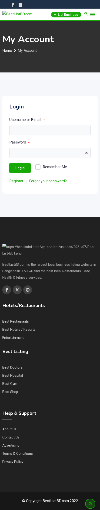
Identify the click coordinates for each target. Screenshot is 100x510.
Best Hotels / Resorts (19, 329)
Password (19, 142)
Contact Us (11, 437)
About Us (9, 429)
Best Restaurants (15, 321)
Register (16, 181)
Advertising (10, 445)
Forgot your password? (48, 181)
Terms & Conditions (17, 453)
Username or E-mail (27, 120)
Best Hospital (12, 375)
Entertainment (13, 338)
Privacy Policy (12, 462)
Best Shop (10, 392)
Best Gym (9, 384)
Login (20, 168)
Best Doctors (12, 367)
